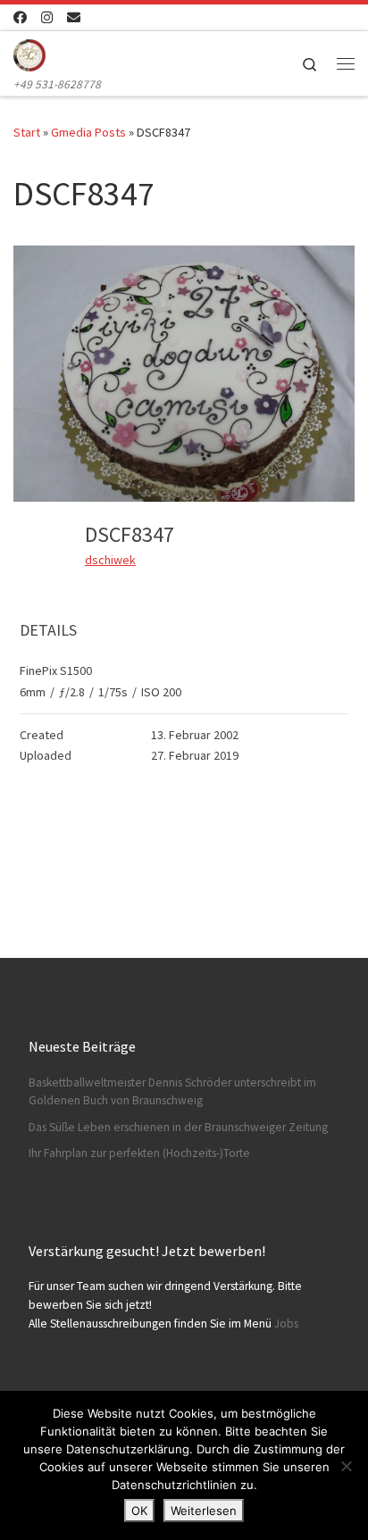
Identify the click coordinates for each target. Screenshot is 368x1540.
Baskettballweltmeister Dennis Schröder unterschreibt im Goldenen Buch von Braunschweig (172, 1092)
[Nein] (346, 1466)
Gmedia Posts (88, 132)
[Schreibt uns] (73, 17)
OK (139, 1510)
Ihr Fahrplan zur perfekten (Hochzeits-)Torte (139, 1153)
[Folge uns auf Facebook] (20, 17)
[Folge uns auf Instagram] (47, 17)
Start (26, 132)
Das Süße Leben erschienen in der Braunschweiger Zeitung (178, 1127)
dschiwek (110, 560)
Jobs (286, 1323)
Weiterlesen (204, 1510)
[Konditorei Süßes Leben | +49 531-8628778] (29, 52)
